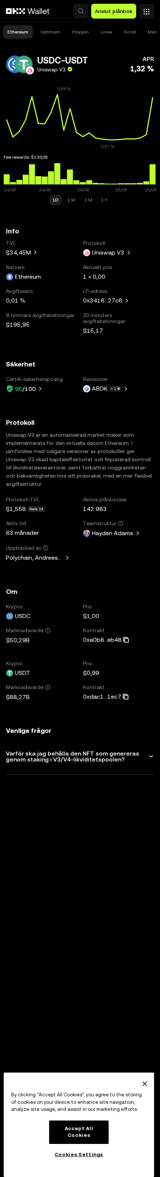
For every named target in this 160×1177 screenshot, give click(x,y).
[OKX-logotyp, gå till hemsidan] (28, 11)
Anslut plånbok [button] (113, 11)
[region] (79, 1125)
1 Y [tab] (104, 200)
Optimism (50, 32)
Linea (106, 32)
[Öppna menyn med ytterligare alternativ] (146, 9)
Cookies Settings (79, 1154)
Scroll (130, 32)
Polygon (80, 32)
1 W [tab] (71, 200)
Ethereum (17, 32)
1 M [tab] (88, 200)
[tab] (18, 32)
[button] (80, 11)
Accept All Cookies (79, 1132)
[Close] (145, 1084)
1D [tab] (55, 200)
